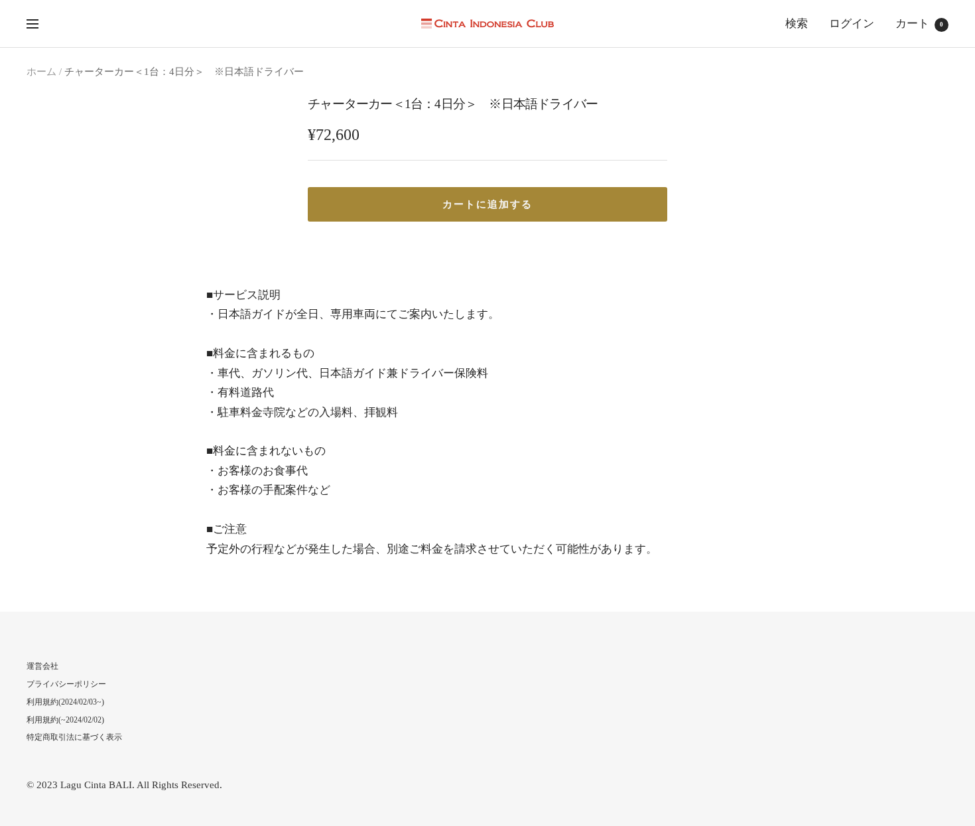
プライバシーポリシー (66, 684)
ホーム (41, 71)
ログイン (851, 23)
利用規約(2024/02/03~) (65, 702)
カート (919, 23)
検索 (796, 23)
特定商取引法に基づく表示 (74, 737)
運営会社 (42, 666)
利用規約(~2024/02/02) (65, 719)
